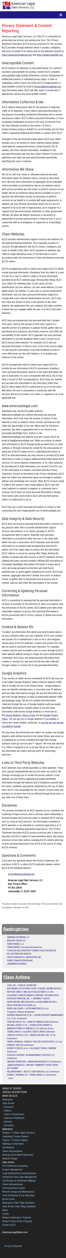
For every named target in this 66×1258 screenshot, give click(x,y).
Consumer (9, 1106)
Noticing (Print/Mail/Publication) (17, 1154)
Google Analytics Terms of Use (20, 715)
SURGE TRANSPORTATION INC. (20, 960)
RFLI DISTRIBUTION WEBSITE (19, 954)
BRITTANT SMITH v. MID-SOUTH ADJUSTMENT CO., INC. (30, 992)
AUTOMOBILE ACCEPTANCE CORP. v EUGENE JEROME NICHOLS (34, 988)
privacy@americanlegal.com (48, 86)
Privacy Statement (13, 1246)
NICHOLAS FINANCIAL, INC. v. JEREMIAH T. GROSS (28, 998)
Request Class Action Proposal (17, 1221)
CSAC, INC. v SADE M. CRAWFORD (22, 985)
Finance (7, 1110)
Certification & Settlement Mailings (19, 1180)
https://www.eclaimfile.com (50, 54)
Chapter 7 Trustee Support (15, 1140)
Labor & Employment (14, 1114)
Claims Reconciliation (12, 1151)
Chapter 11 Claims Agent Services (18, 1132)
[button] (61, 14)
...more (10, 1078)
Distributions (8, 1147)
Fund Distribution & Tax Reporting (18, 1195)
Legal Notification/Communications (19, 1173)
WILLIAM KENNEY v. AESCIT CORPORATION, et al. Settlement (33, 1071)
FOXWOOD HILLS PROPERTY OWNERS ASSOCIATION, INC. (32, 950)
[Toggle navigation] (61, 14)
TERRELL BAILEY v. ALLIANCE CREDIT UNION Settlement (31, 1031)
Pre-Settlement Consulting (15, 1165)
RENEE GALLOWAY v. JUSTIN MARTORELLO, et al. (28, 1008)
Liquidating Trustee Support (15, 1136)
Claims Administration (12, 1184)
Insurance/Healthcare (14, 1117)
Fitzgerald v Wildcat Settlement (21, 1012)
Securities (9, 1125)
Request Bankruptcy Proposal (16, 1217)
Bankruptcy (7, 1099)
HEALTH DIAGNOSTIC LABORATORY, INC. (24, 957)
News (5, 1210)
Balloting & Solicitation (13, 1143)
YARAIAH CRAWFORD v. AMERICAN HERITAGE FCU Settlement (34, 1061)
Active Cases (8, 1199)
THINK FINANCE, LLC (15, 944)
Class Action (8, 1103)
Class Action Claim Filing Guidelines (19, 1206)
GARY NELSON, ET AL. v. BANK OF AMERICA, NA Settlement (32, 1022)
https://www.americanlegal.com (17, 54)
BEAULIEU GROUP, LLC (16, 940)
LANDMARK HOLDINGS (16, 964)
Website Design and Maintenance (18, 1191)
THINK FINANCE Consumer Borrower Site (24, 947)
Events (5, 1213)
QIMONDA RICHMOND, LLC (18, 937)
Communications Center (13, 1188)
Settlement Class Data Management (19, 1176)
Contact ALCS (9, 1224)
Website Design (9, 1158)
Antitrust (8, 1121)
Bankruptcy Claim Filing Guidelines (18, 1202)
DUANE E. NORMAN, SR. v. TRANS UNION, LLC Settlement (31, 1075)
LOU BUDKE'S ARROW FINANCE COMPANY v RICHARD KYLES (33, 995)
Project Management (12, 1169)
